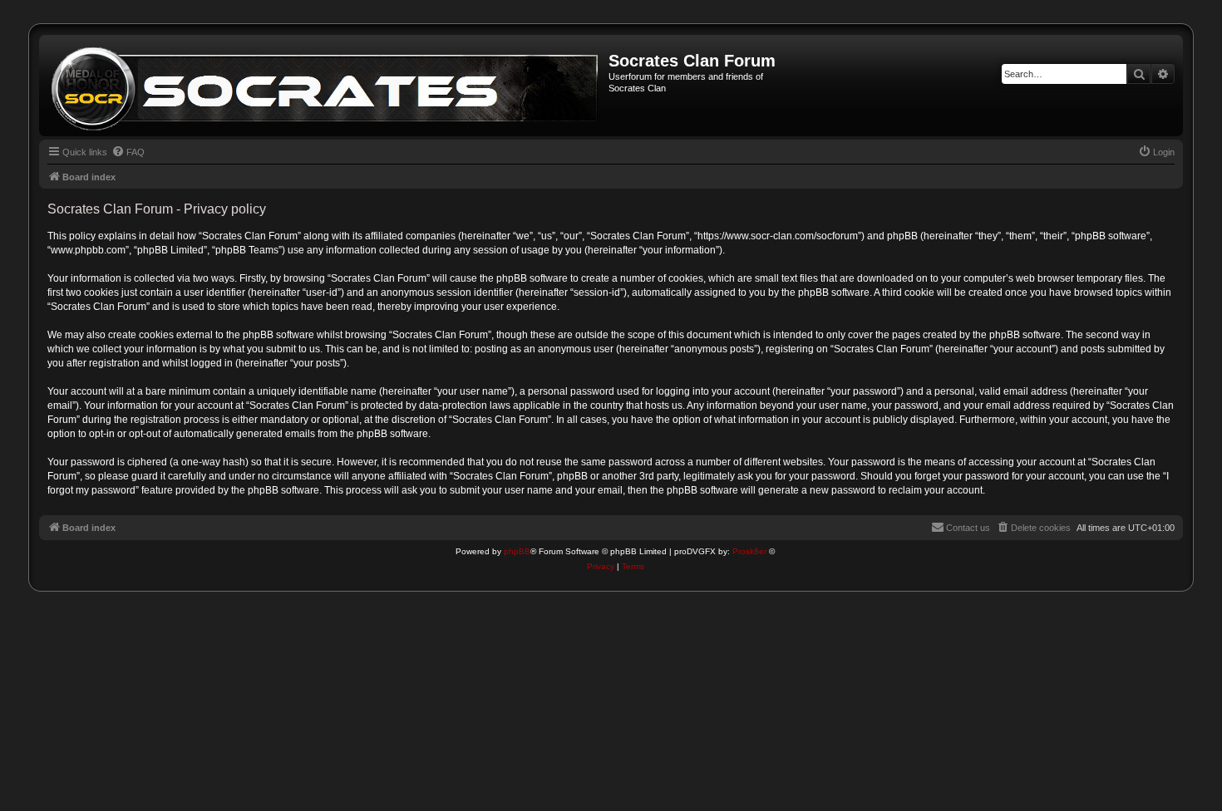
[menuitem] (128, 152)
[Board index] (326, 85)
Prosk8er (749, 551)
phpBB (517, 551)
